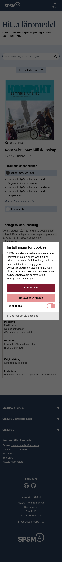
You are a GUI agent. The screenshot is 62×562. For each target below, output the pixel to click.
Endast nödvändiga (31, 297)
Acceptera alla (31, 287)
